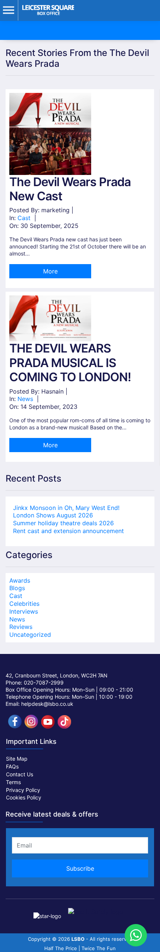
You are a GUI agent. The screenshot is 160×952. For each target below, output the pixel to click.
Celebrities (24, 603)
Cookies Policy (23, 797)
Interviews (23, 611)
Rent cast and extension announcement (68, 531)
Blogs (17, 588)
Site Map (17, 758)
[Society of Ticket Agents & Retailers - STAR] (48, 911)
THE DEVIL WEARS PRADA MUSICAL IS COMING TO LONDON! (70, 362)
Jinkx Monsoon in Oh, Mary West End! (66, 507)
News (25, 399)
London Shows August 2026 (53, 515)
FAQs (12, 766)
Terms (13, 782)
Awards (19, 580)
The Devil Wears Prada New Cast (70, 189)
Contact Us (19, 774)
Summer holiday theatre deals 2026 (63, 523)
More (50, 271)
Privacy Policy (23, 790)
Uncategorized (30, 634)
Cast (24, 218)
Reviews (20, 626)
